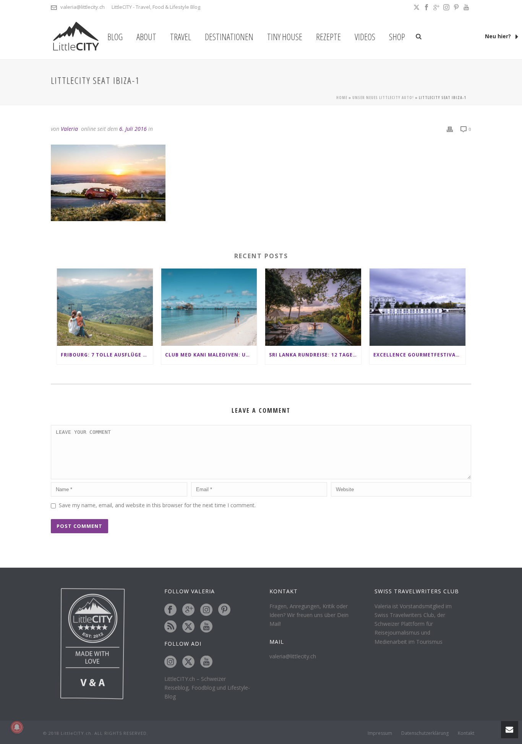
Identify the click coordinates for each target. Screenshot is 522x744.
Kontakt (466, 733)
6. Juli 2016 (133, 128)
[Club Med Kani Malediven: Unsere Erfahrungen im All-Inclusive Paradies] (209, 307)
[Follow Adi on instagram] (170, 662)
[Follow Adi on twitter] (188, 662)
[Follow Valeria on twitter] (188, 626)
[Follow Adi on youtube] (206, 662)
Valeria (69, 128)
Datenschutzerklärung (425, 733)
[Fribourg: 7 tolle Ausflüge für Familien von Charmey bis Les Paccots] (105, 307)
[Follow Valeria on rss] (170, 626)
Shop (397, 36)
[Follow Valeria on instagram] (206, 610)
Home (341, 97)
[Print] (450, 128)
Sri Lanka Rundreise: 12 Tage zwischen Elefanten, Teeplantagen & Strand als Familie (315, 355)
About (146, 36)
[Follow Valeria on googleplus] (188, 610)
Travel (180, 36)
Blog (115, 36)
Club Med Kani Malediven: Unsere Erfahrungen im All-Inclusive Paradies (211, 355)
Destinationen (229, 36)
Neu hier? (498, 36)
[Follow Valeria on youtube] (206, 626)
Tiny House (284, 36)
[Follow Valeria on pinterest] (224, 610)
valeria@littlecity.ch (82, 6)
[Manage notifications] (17, 727)
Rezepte (328, 36)
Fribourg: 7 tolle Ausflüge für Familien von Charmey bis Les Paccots (107, 355)
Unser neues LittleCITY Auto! (383, 97)
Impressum (380, 733)
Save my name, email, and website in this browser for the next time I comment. (157, 505)
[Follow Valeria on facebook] (170, 610)
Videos (365, 36)
